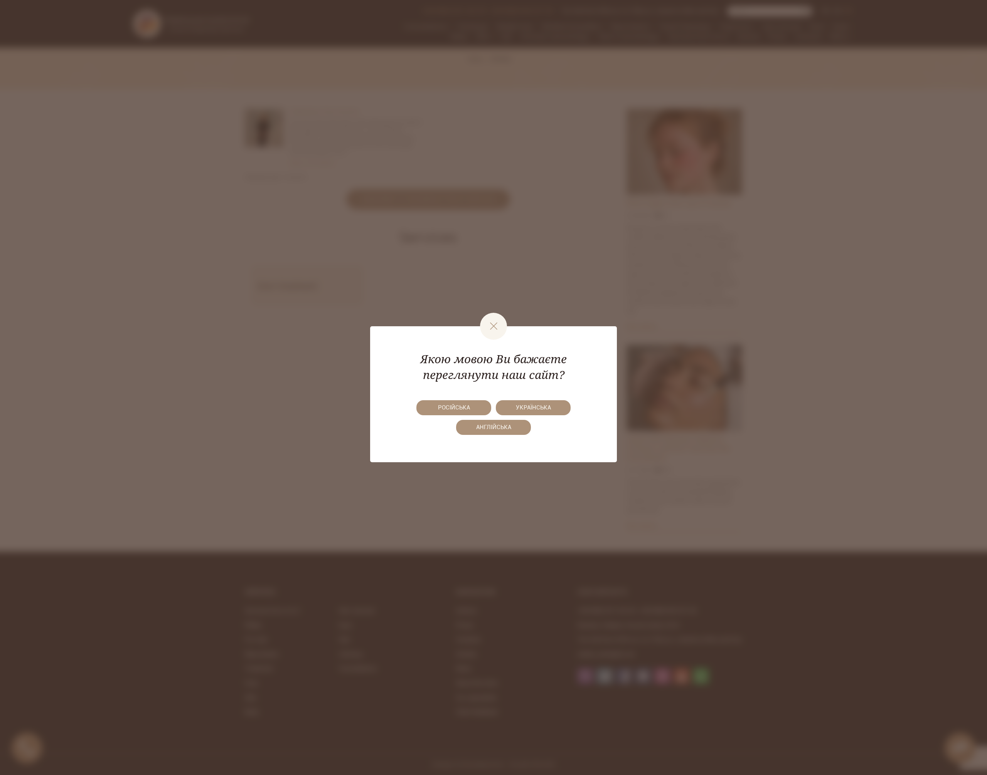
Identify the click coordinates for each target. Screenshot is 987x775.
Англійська (493, 427)
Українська (533, 407)
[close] (493, 326)
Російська (454, 407)
